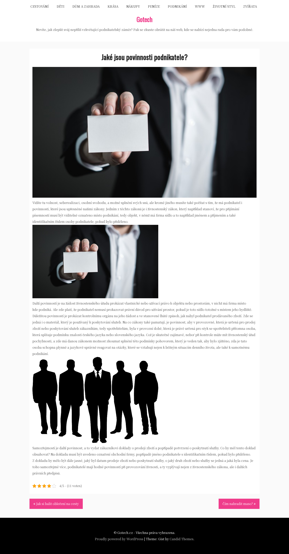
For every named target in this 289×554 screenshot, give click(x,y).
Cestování (39, 6)
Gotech (144, 19)
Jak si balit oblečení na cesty (57, 503)
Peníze (154, 6)
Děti (60, 6)
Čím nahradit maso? (238, 503)
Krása (113, 6)
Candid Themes (181, 539)
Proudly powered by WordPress (119, 539)
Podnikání (177, 6)
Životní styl (224, 6)
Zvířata (250, 6)
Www (200, 6)
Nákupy (133, 6)
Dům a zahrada (86, 6)
